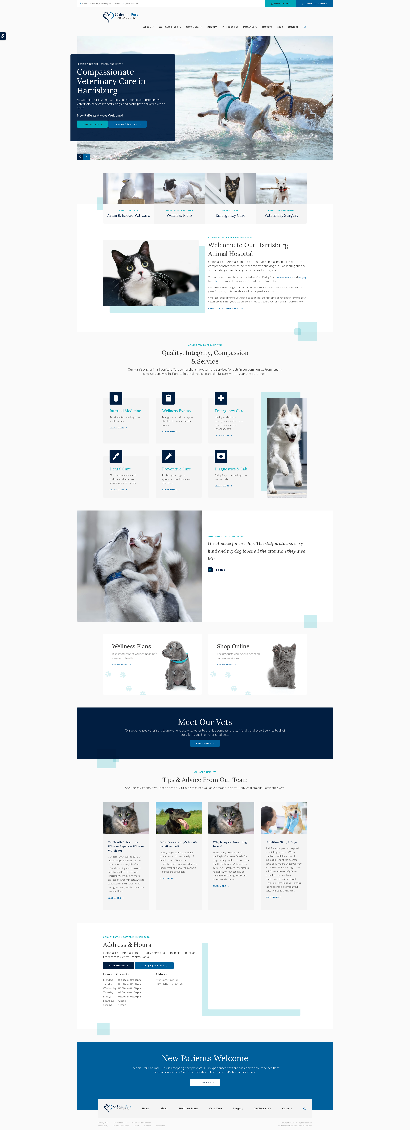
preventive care (284, 277)
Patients (248, 26)
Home (145, 1108)
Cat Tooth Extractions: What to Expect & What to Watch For (126, 846)
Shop (280, 26)
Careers (267, 26)
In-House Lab (230, 26)
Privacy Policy (103, 1123)
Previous (80, 157)
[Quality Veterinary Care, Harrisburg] (205, 98)
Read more (114, 898)
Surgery (212, 26)
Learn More (117, 428)
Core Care (192, 26)
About (147, 26)
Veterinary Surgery (281, 215)
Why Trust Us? (235, 308)
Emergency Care (230, 215)
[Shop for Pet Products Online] (257, 664)
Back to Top (160, 1125)
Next (86, 157)
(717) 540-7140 (132, 3)
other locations (316, 3)
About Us (214, 308)
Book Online (282, 3)
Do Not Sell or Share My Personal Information (132, 1123)
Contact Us (203, 1082)
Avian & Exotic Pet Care (128, 215)
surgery (302, 277)
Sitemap (147, 1125)
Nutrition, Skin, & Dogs (282, 842)
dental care (217, 280)
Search (136, 1125)
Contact (293, 26)
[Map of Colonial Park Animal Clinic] (257, 972)
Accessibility (103, 1125)
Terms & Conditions (121, 1125)
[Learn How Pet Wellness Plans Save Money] (152, 664)
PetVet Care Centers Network (299, 1125)
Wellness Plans (168, 26)
